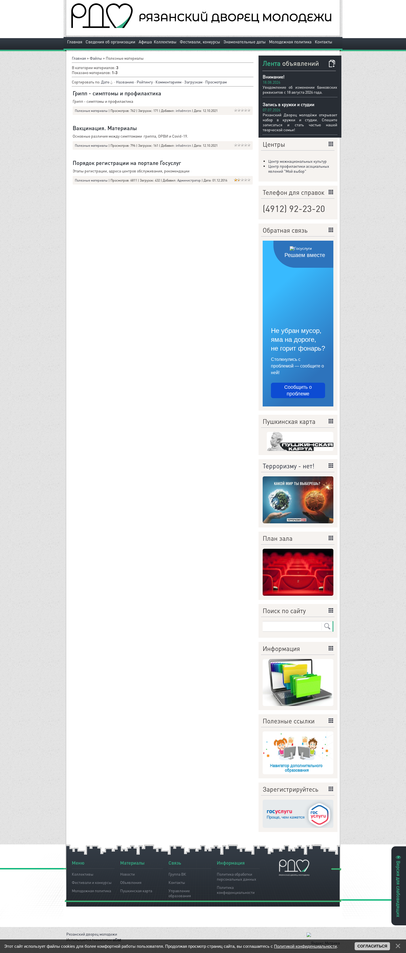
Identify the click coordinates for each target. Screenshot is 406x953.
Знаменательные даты (244, 41)
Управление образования (179, 892)
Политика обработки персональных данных (236, 875)
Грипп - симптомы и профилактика (117, 93)
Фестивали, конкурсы (200, 41)
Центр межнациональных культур (297, 161)
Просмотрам (216, 81)
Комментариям (168, 81)
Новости (127, 873)
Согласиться (372, 946)
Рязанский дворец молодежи (91, 933)
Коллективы (165, 41)
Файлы (96, 58)
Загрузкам (193, 81)
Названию (125, 81)
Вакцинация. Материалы (105, 128)
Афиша (145, 41)
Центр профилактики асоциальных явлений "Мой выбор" (298, 169)
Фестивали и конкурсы (92, 882)
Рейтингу (145, 81)
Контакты (323, 41)
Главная (74, 41)
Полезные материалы (91, 111)
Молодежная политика (290, 41)
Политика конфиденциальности (236, 889)
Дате (105, 81)
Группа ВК (177, 873)
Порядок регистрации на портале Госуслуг (127, 162)
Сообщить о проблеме (298, 390)
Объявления (130, 882)
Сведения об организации (110, 41)
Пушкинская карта (136, 890)
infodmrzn (183, 111)
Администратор (189, 180)
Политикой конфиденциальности (305, 946)
